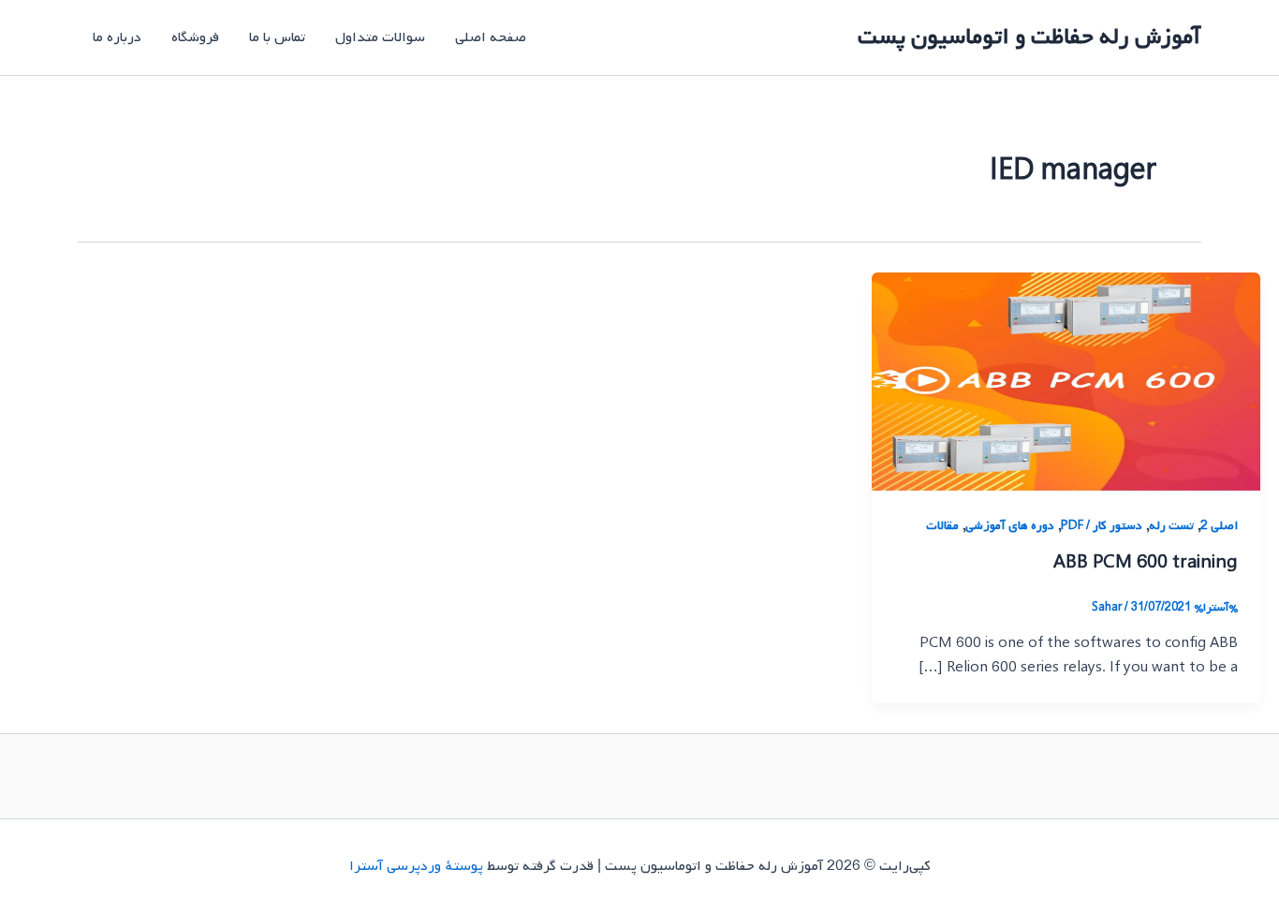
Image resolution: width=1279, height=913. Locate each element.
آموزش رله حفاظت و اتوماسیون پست (1029, 37)
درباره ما (117, 37)
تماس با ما (277, 37)
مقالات (942, 526)
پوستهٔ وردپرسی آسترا (416, 866)
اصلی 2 (1219, 526)
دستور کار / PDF (1101, 526)
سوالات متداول (380, 37)
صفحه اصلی (490, 37)
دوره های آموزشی (1009, 526)
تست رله (1171, 526)
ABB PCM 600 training (1145, 563)
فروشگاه (195, 37)
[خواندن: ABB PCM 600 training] (1066, 382)
